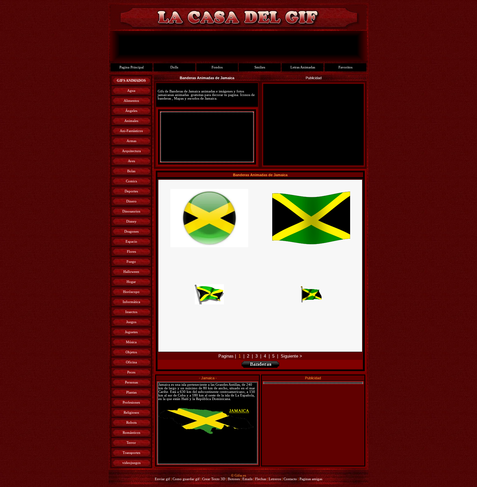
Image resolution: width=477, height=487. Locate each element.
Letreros (275, 479)
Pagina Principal (131, 67)
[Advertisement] (207, 137)
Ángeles (131, 111)
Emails (247, 479)
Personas (131, 382)
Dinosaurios (131, 211)
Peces (131, 372)
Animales (131, 121)
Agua (131, 90)
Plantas (131, 392)
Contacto (290, 479)
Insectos (131, 312)
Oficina (131, 362)
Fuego (131, 261)
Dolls (174, 67)
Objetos (131, 352)
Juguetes (131, 332)
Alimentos (131, 101)
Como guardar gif (186, 479)
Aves (131, 161)
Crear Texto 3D (213, 479)
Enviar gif (162, 479)
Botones (234, 479)
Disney (131, 221)
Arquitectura (131, 151)
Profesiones (131, 402)
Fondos (217, 67)
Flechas (260, 479)
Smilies (259, 67)
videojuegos (131, 463)
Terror (131, 442)
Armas (131, 141)
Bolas (131, 171)
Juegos (131, 322)
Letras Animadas (302, 67)
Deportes (131, 191)
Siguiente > (291, 356)
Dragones (131, 231)
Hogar (131, 282)
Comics (131, 181)
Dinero (131, 201)
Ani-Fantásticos (131, 131)
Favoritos (345, 67)
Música (131, 342)
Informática (131, 302)
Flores (131, 251)
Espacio (131, 241)
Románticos (131, 432)
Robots (131, 422)
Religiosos (131, 412)
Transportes (131, 453)
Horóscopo (131, 292)
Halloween (131, 272)
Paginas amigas (311, 479)
